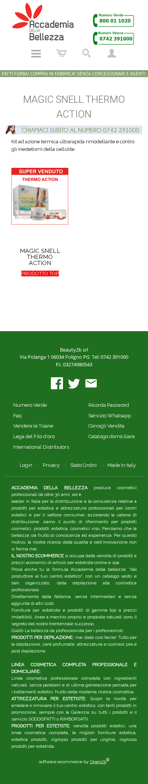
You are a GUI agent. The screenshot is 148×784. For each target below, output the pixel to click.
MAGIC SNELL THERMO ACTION (40, 256)
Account (111, 53)
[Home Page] (74, 23)
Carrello (61, 53)
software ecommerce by (74, 761)
